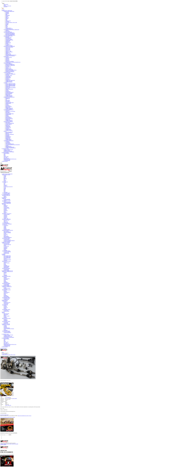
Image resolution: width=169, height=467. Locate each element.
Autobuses (5, 326)
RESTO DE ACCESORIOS (10, 61)
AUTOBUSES (8, 142)
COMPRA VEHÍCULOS (9, 108)
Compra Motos (6, 322)
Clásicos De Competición (7, 244)
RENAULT (7, 13)
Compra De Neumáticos (7, 239)
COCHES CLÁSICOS (7, 72)
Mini (4, 189)
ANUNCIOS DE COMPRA (6, 238)
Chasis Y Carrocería (6, 278)
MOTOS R (7, 133)
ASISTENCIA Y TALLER (6, 324)
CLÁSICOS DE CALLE (9, 73)
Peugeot (5, 175)
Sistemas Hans (6, 235)
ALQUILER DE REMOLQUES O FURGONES (13, 144)
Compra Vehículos (6, 284)
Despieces (5, 319)
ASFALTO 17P (8, 50)
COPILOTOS (4, 198)
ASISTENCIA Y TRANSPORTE (8, 140)
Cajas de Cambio (14, 398)
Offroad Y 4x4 (6, 222)
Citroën (5, 176)
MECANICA (7, 88)
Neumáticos (5, 265)
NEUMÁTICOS (8, 79)
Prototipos (5, 274)
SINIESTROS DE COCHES (8, 336)
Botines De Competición (7, 232)
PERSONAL (4, 197)
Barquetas (5, 272)
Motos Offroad (6, 314)
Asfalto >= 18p (6, 218)
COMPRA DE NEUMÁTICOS (10, 55)
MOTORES (7, 36)
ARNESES (7, 58)
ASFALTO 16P (8, 49)
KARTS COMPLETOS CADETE (10, 84)
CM (6, 99)
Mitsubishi (5, 178)
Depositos (5, 209)
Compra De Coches (6, 193)
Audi (4, 191)
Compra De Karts (6, 269)
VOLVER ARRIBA (3, 444)
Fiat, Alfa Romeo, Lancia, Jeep (8, 186)
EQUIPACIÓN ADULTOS (9, 92)
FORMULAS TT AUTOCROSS (10, 111)
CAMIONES (7, 141)
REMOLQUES (8, 94)
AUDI (6, 27)
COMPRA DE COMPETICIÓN (10, 80)
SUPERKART (8, 86)
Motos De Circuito (6, 313)
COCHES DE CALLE (5, 148)
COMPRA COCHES (7, 150)
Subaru (5, 182)
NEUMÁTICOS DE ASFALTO (6, 213)
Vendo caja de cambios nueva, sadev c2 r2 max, (8, 354)
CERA (5, 155)
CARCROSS (7, 110)
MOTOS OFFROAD (9, 132)
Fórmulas (5, 273)
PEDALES (7, 59)
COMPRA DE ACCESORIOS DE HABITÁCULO (13, 62)
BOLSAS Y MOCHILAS (9, 69)
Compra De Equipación (7, 241)
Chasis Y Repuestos (6, 262)
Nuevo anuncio (6, 4)
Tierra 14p (5, 220)
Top (10, 405)
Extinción (5, 228)
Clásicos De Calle (6, 243)
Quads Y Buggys (6, 303)
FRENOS (7, 43)
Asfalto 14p (5, 215)
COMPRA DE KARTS (9, 95)
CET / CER (5, 157)
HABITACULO (4, 224)
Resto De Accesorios (7, 229)
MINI (6, 25)
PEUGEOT (7, 12)
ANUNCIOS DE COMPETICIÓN (7, 10)
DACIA (7, 26)
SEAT (6, 19)
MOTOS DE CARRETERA (10, 134)
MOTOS (5, 131)
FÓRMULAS (8, 98)
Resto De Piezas (6, 267)
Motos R (5, 315)
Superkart (5, 258)
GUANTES (7, 66)
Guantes (5, 233)
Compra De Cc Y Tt (7, 298)
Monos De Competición (7, 231)
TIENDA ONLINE (5, 161)
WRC (5, 154)
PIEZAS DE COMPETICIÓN (6, 203)
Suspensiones (6, 210)
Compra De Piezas (6, 253)
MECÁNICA (7, 125)
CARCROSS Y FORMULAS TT (7, 286)
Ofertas (5, 196)
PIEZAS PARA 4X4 (5, 304)
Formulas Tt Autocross (7, 288)
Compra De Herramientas (7, 332)
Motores (5, 245)
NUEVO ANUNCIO (3, 348)
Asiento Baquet (6, 225)
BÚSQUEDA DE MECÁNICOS (10, 35)
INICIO (3, 9)
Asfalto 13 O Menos (7, 214)
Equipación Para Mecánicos (8, 237)
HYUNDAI (7, 21)
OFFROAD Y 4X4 (8, 54)
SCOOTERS (7, 135)
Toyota (5, 187)
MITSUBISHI (8, 15)
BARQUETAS (8, 97)
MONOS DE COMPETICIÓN (10, 64)
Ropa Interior (6, 234)
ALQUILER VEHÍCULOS (6, 194)
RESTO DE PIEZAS (9, 106)
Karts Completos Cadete (7, 256)
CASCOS (7, 67)
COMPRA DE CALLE (9, 81)
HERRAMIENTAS (8, 146)
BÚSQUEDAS (8, 31)
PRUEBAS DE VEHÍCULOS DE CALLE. (10, 344)
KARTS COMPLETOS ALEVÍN (10, 83)
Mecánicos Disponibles (7, 201)
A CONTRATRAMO (7, 160)
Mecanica (5, 290)
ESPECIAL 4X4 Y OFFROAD (8, 121)
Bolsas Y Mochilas (6, 236)
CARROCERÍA (8, 40)
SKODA (7, 18)
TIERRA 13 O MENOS (9, 51)
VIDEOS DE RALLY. (7, 159)
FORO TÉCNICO (6, 158)
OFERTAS (7, 30)
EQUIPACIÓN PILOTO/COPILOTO (7, 230)
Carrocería (5, 208)
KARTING (5, 82)
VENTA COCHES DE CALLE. (8, 149)
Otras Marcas (6, 192)
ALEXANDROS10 (8, 397)
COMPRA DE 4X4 (8, 129)
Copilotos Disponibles (7, 199)
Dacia (5, 190)
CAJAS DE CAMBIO (9, 39)
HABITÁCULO (6, 56)
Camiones (5, 325)
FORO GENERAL (6, 153)
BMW (6, 14)
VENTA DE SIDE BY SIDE (10, 123)
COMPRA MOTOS (8, 139)
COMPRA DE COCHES (9, 28)
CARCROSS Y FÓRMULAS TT (8, 109)
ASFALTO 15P (8, 48)
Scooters (5, 316)
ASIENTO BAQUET (9, 57)
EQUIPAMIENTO (8, 136)
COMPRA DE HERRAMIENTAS (11, 147)
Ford (4, 179)
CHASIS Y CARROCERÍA (10, 102)
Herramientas (6, 330)
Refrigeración (6, 205)
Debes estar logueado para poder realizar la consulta (7, 417)
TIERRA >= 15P (8, 53)
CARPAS (7, 145)
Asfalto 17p (5, 217)
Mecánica (5, 305)
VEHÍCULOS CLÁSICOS (6, 242)
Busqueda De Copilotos (7, 200)
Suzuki (5, 188)
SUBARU (7, 16)
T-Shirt (6, 405)
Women (8, 405)
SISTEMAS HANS (8, 68)
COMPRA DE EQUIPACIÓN (10, 71)
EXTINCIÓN (8, 60)
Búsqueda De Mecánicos (7, 202)
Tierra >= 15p (6, 221)
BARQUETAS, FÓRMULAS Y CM (7, 270)
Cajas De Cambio (6, 207)
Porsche (5, 180)
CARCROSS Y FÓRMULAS (6, 285)
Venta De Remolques (7, 327)
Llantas (5, 212)
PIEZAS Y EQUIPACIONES (6, 261)
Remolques (5, 260)
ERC (4, 340)
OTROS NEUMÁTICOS (5, 223)
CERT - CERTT (6, 156)
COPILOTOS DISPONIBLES (10, 32)
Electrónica (5, 206)
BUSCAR (10, 171)
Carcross (5, 287)
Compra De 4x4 (6, 310)
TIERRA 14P (7, 52)
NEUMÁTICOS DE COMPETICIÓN (9, 46)
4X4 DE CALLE (8, 124)
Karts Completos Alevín (7, 255)
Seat (4, 183)
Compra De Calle (6, 252)
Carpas (5, 329)
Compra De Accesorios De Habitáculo (9, 240)
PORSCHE (7, 17)
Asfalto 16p (5, 216)
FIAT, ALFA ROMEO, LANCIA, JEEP (11, 22)
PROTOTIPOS (8, 100)
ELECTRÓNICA (8, 38)
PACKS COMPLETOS (9, 63)
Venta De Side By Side (7, 302)
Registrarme (5, 6)
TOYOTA (7, 23)
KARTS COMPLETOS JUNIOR (10, 85)
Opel (4, 184)
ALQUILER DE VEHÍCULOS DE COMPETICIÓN (11, 29)
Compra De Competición (7, 251)
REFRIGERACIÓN (8, 37)
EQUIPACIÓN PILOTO (9, 118)
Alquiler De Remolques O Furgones (9, 328)
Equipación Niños (6, 266)
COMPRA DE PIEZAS (9, 45)
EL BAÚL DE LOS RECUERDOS (9, 151)
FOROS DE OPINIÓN (5, 152)
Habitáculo (5, 248)
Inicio (3, 352)
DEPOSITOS (8, 41)
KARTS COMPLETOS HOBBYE (11, 87)
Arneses (5, 226)
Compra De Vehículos (7, 331)
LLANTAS (7, 44)
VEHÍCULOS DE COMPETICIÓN (9, 11)
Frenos (5, 211)
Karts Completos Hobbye (7, 259)
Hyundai (5, 185)
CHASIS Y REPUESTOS (9, 89)
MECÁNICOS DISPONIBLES (10, 34)
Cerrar (3, 3)
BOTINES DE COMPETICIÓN (10, 65)
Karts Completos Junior (7, 257)
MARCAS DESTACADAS (6, 174)
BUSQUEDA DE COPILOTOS (10, 33)
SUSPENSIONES (8, 42)
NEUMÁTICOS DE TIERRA (6, 219)
